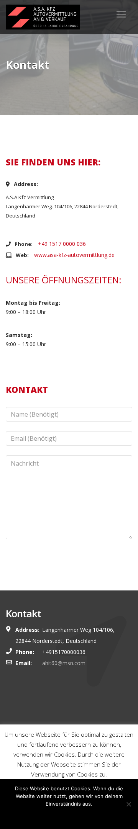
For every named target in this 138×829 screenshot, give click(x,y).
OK (69, 815)
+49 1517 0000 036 (62, 243)
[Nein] (128, 804)
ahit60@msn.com (63, 663)
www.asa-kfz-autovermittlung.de (74, 254)
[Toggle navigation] (121, 14)
